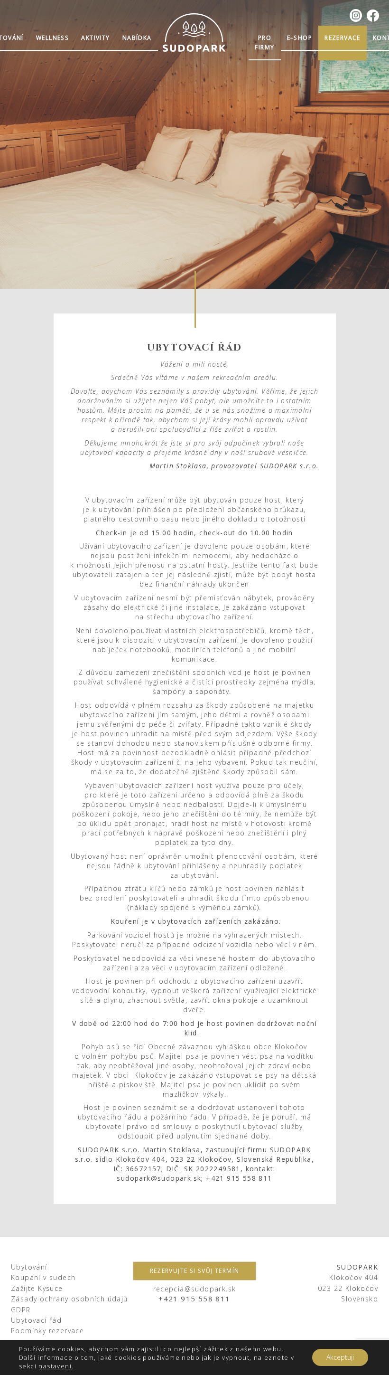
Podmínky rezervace (47, 1330)
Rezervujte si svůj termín (195, 1271)
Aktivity (95, 38)
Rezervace (342, 38)
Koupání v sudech (43, 1277)
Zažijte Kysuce (37, 1288)
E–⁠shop (299, 38)
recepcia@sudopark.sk (194, 1288)
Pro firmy (264, 42)
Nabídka (137, 38)
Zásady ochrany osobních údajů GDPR (69, 1304)
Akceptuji (340, 1357)
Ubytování (29, 1266)
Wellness (52, 38)
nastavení (55, 1366)
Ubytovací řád (36, 1320)
